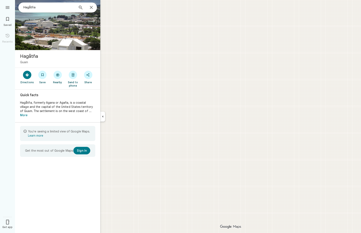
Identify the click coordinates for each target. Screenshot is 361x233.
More (24, 115)
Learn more (35, 135)
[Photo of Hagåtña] (57, 25)
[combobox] (49, 7)
